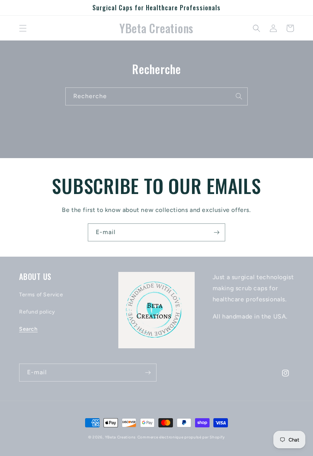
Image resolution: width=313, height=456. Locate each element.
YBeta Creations (120, 437)
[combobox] (156, 96)
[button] (23, 28)
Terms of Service (41, 294)
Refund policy (37, 312)
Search (28, 329)
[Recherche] (239, 96)
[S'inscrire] (216, 232)
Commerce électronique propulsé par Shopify (181, 437)
